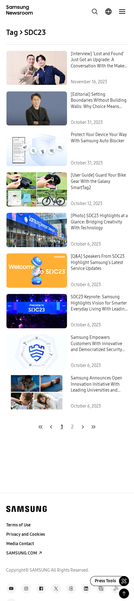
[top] (124, 594)
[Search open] (94, 11)
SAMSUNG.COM (21, 553)
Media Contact (20, 543)
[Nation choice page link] (108, 11)
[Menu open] (122, 11)
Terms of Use (18, 525)
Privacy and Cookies (25, 534)
